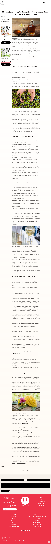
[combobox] (39, 3)
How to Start (13, 516)
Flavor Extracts (41, 501)
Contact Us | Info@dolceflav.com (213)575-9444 (37, 517)
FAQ (13, 522)
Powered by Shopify (20, 540)
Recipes (13, 520)
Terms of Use (37, 526)
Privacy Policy (37, 524)
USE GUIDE (13, 524)
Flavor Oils (41, 503)
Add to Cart (6, 42)
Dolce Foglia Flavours (10, 540)
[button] (10, 2)
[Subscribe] (16, 509)
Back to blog (26, 470)
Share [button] (3, 466)
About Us (37, 520)
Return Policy (37, 522)
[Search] (35, 3)
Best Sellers (41, 505)
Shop (41, 499)
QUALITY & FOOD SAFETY (14, 526)
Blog (13, 518)
